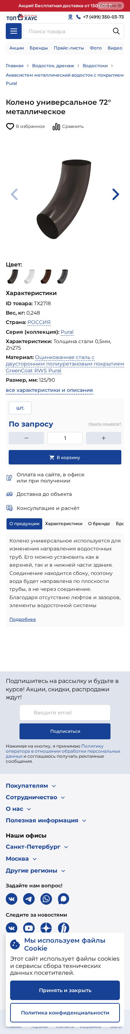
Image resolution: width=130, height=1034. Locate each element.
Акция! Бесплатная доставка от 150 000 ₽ (65, 5)
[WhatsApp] (46, 899)
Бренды (39, 48)
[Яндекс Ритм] (63, 928)
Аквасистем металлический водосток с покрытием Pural (65, 79)
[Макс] (63, 899)
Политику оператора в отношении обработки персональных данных (63, 751)
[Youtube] (29, 928)
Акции (16, 48)
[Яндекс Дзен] (46, 928)
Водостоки (95, 65)
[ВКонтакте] (11, 899)
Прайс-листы (69, 48)
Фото (96, 48)
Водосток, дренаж (53, 65)
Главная (14, 65)
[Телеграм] (29, 899)
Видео (115, 48)
